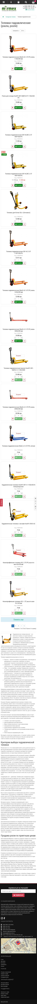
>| (24, 626)
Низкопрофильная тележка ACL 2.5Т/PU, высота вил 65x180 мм (18, 563)
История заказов (5, 984)
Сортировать (16, 30)
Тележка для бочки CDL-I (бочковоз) (18, 213)
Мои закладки (4, 986)
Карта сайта (3, 995)
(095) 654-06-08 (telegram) (9, 929)
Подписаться (19, 895)
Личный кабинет (5, 983)
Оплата (2, 966)
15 (22, 30)
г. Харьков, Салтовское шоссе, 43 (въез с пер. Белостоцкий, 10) (18, 936)
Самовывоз (3, 964)
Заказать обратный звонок (9, 931)
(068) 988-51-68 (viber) (8, 924)
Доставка (3, 961)
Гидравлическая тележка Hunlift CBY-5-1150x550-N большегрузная (18, 486)
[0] (33, 2)
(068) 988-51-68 (29, 6)
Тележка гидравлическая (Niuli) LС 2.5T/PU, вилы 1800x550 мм (19, 330)
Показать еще (18, 619)
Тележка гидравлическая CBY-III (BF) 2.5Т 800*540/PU (18, 136)
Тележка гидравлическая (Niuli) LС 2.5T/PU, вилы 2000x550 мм (19, 408)
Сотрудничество (5, 977)
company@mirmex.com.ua (8, 933)
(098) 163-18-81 (29, 8)
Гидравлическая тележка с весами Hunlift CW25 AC (18, 524)
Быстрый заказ (19, 54)
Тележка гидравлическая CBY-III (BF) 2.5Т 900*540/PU (18, 174)
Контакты (3, 963)
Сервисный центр (5, 997)
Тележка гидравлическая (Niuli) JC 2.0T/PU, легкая (18, 446)
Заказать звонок (30, 9)
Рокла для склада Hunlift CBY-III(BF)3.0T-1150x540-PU (18, 97)
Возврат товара (4, 993)
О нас (2, 959)
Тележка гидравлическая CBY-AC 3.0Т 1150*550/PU (18, 252)
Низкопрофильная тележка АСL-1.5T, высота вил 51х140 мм (18, 602)
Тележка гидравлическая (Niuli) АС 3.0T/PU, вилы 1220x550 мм (18, 291)
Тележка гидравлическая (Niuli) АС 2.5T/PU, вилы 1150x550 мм (18, 58)
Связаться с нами (5, 992)
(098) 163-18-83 (6, 928)
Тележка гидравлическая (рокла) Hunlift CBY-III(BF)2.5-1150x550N (18, 369)
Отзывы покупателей (6, 972)
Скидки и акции (4, 973)
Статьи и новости (5, 975)
